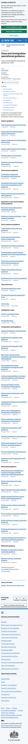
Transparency (5, 694)
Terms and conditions (8, 713)
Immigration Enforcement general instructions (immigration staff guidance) (12, 185)
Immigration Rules (7, 321)
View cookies (14, 35)
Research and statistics (8, 688)
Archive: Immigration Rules (10, 314)
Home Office (4, 70)
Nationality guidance (8, 107)
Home (2, 44)
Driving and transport (8, 644)
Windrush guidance (8, 110)
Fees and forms (7, 100)
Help (2, 708)
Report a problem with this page (14, 605)
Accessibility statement (8, 710)
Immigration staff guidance (10, 105)
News (3, 682)
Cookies (14, 708)
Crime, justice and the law (9, 637)
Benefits (3, 622)
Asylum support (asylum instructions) (13, 149)
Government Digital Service (9, 717)
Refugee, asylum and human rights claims (12, 585)
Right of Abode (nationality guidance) (13, 490)
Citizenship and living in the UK (11, 634)
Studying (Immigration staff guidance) (14, 436)
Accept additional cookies (14, 27)
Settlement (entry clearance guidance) (14, 278)
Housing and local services (9, 656)
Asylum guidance (7, 89)
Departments (5, 679)
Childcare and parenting (9, 631)
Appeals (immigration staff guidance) (13, 331)
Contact (20, 710)
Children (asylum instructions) (11, 156)
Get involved (5, 701)
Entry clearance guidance (10, 98)
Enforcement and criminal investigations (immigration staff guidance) (12, 367)
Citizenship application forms (11, 288)
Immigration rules (8, 102)
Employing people (7, 650)
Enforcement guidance (9, 91)
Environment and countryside (10, 653)
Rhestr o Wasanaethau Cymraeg (11, 715)
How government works (8, 697)
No (25, 598)
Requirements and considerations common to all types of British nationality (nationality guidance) (12, 472)
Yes (18, 598)
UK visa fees (5, 304)
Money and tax (5, 659)
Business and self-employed (10, 628)
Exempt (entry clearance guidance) (12, 246)
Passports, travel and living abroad (12, 662)
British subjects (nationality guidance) (14, 514)
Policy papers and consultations (11, 691)
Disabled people (6, 641)
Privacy (8, 708)
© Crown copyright (14, 740)
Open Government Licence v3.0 (11, 725)
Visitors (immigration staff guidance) (13, 452)
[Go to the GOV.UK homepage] (7, 40)
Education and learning (8, 647)
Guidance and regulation (9, 685)
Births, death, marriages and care (11, 625)
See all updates (17, 78)
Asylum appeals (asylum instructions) (13, 125)
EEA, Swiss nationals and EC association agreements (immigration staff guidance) (13, 357)
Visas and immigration (8, 665)
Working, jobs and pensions (9, 669)
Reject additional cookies (14, 31)
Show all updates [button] (5, 571)
